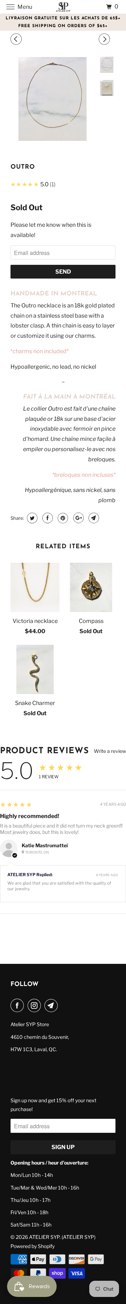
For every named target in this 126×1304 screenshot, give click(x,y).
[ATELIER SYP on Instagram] (36, 1005)
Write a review (110, 751)
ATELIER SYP (44, 1237)
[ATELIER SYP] (62, 7)
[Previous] (17, 39)
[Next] (105, 39)
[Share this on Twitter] (31, 518)
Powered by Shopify (32, 1246)
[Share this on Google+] (77, 518)
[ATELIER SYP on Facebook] (18, 1005)
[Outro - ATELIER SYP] (52, 99)
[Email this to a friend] (93, 518)
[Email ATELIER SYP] (52, 1005)
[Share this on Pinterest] (62, 518)
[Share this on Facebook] (47, 518)
